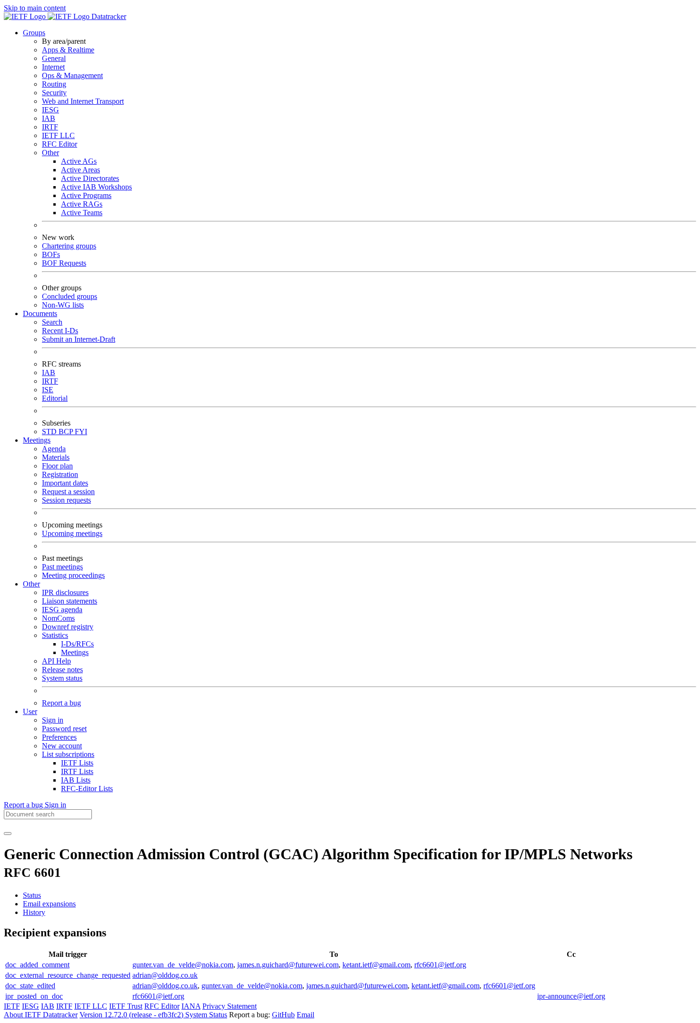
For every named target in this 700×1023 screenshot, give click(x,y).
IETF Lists (77, 763)
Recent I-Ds (60, 331)
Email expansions (49, 904)
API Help (56, 661)
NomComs (58, 618)
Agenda (54, 449)
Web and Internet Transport (83, 101)
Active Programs (86, 195)
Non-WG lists (63, 305)
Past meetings (62, 567)
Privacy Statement (229, 1006)
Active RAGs (81, 204)
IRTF (50, 127)
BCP (67, 431)
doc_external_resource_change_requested (67, 975)
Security (54, 93)
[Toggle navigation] (7, 833)
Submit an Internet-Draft (78, 339)
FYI (81, 431)
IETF (12, 1006)
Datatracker (108, 16)
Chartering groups (69, 246)
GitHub (283, 1015)
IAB (48, 118)
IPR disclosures (65, 592)
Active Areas (80, 170)
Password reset (64, 729)
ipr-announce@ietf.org (571, 996)
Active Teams (81, 213)
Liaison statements (69, 601)
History (34, 912)
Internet (53, 67)
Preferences (59, 737)
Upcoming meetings (72, 533)
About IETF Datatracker (41, 1015)
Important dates (65, 483)
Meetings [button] (36, 440)
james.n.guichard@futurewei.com (288, 965)
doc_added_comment (37, 965)
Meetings (75, 652)
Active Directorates (90, 178)
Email (305, 1015)
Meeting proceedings (73, 575)
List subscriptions (68, 754)
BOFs (51, 254)
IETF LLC (58, 135)
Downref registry (67, 627)
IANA (190, 1006)
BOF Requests (64, 263)
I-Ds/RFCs (77, 644)
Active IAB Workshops (96, 187)
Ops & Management (72, 75)
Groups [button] (34, 33)
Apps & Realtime (68, 50)
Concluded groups (69, 296)
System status (62, 678)
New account (62, 746)
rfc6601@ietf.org (440, 965)
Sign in (52, 720)
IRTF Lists (77, 771)
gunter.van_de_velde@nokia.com (182, 965)
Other (50, 153)
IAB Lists (75, 780)
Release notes (62, 669)
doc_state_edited (30, 986)
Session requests (66, 500)
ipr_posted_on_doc (34, 996)
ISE (47, 390)
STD (50, 431)
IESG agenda (62, 610)
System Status (206, 1015)
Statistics (55, 635)
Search (52, 322)
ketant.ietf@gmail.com (376, 965)
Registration (60, 474)
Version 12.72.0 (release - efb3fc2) (132, 1015)
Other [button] (31, 584)
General (54, 58)
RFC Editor (59, 144)
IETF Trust (125, 1006)
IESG (50, 110)
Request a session (68, 491)
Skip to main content (35, 8)
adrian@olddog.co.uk (165, 975)
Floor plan (57, 466)
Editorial (55, 398)
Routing (54, 84)
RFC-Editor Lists (87, 789)
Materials (56, 457)
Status (32, 895)
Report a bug (61, 703)
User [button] (30, 711)
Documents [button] (40, 313)
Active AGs (79, 161)
